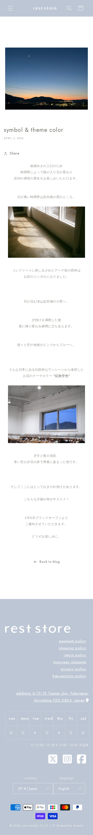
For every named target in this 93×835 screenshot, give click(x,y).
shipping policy (72, 648)
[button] (10, 8)
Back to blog (50, 561)
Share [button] (14, 153)
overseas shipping (69, 662)
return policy (75, 655)
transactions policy (69, 676)
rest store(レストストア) (39, 825)
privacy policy (73, 669)
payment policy (72, 641)
